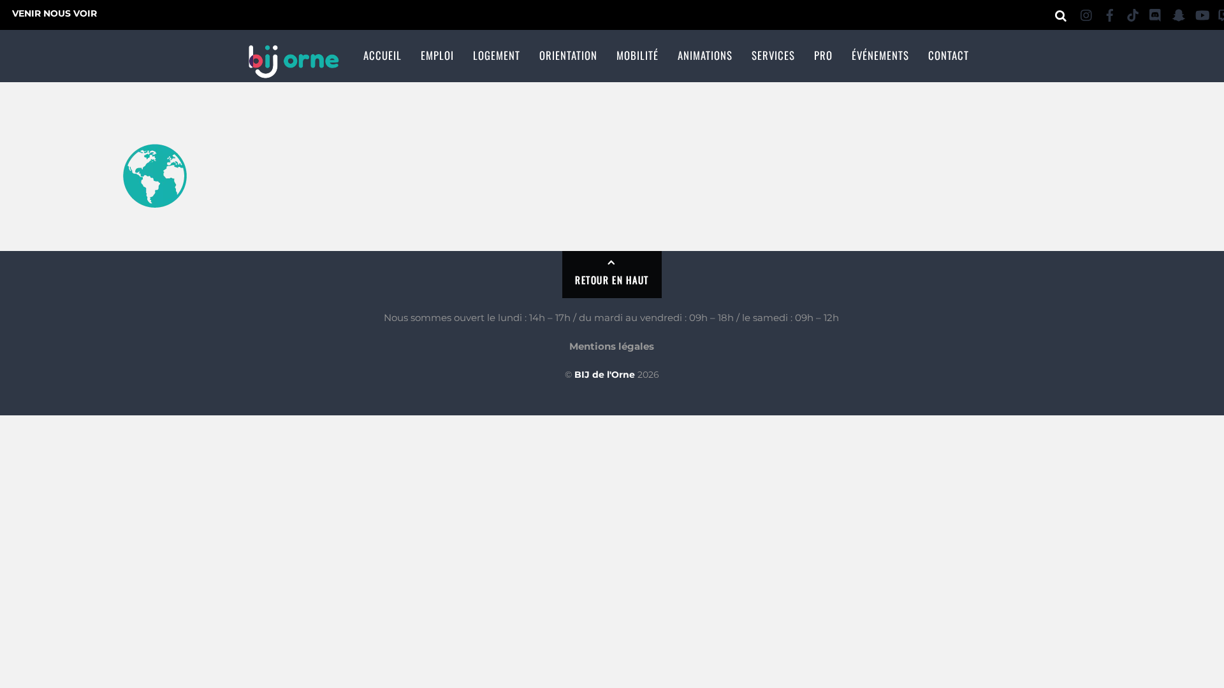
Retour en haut (611, 280)
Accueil (382, 55)
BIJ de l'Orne (604, 374)
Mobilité (637, 55)
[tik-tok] (1133, 13)
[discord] (1156, 13)
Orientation (568, 55)
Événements (880, 55)
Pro (823, 55)
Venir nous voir (54, 13)
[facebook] (1110, 13)
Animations (705, 55)
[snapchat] (1179, 13)
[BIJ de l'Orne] (293, 71)
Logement (496, 55)
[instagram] (1087, 13)
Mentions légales (611, 346)
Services (773, 55)
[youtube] (1202, 13)
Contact (948, 55)
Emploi (437, 55)
